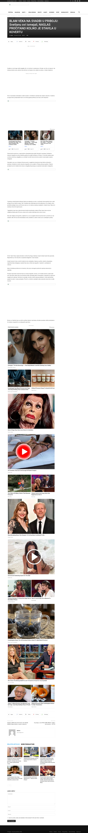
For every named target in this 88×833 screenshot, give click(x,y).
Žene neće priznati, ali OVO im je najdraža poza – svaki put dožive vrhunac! (30, 778)
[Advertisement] (31, 56)
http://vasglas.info (20, 732)
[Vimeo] (75, 1)
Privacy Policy (33, 0)
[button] (79, 12)
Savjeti (45, 12)
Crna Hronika (32, 12)
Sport (57, 12)
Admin (12, 35)
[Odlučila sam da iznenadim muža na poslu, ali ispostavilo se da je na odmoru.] (31, 752)
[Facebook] (71, 1)
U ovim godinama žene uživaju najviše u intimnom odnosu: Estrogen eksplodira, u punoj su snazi (14, 778)
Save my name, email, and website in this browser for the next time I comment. (26, 817)
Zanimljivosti (64, 12)
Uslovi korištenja (40, 0)
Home (8, 15)
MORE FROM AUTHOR (27, 744)
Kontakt (24, 0)
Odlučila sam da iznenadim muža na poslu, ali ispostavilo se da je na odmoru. (31, 760)
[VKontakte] (77, 1)
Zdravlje (72, 12)
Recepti (40, 12)
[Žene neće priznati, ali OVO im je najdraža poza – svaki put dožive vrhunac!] (31, 771)
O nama (28, 0)
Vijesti (23, 12)
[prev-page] (8, 785)
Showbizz (51, 12)
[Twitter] (73, 1)
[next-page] (10, 785)
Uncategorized (14, 15)
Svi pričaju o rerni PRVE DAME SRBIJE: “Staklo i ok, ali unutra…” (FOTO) (44, 723)
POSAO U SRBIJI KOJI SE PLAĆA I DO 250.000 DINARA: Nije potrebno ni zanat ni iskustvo (17, 723)
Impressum (47, 0)
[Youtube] (80, 1)
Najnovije (17, 12)
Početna (20, 0)
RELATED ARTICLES (13, 744)
